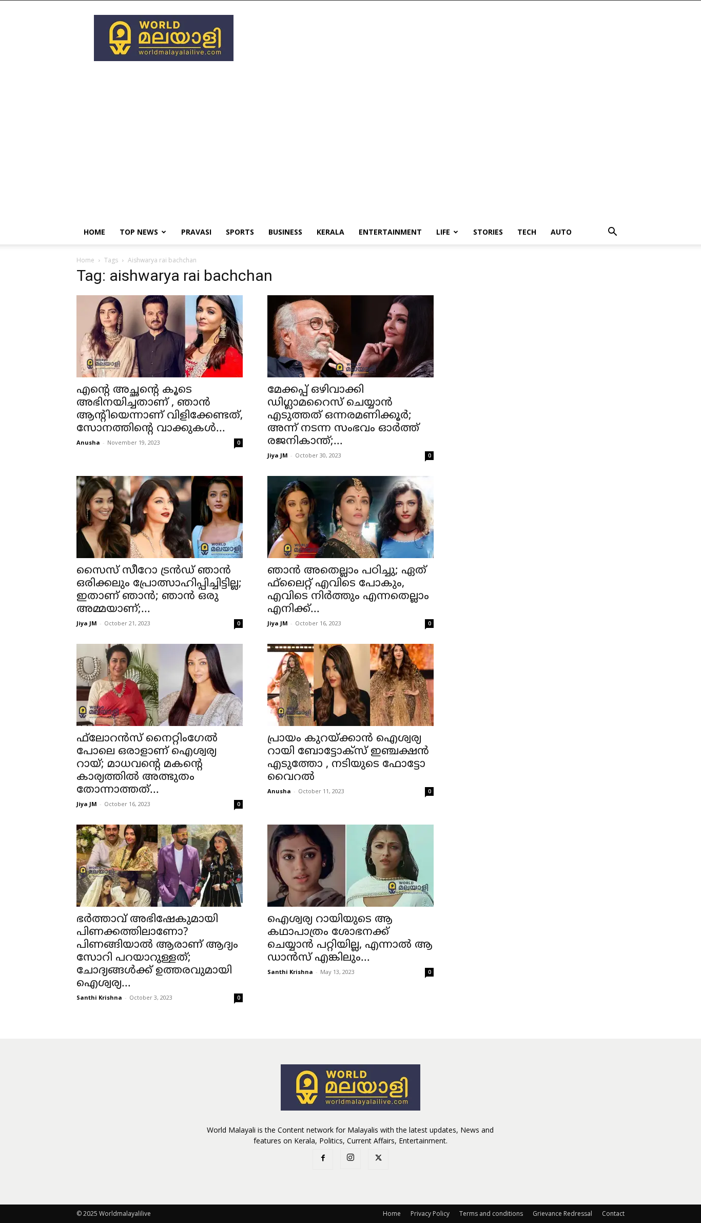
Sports (240, 232)
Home (94, 232)
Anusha (88, 442)
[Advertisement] (438, 38)
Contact (613, 1213)
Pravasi (196, 232)
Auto (561, 232)
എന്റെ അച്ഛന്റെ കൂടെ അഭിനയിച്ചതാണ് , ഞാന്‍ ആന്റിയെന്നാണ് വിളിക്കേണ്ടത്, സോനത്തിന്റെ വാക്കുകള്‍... (159, 409)
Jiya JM (277, 455)
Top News (139, 232)
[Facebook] (323, 1159)
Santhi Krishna (99, 997)
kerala (330, 232)
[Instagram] (350, 1159)
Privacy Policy (430, 1213)
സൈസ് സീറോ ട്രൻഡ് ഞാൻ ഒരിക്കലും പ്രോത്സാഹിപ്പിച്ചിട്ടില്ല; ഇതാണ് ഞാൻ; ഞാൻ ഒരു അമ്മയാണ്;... (159, 590)
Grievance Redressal (562, 1213)
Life (443, 232)
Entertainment (390, 232)
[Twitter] (378, 1159)
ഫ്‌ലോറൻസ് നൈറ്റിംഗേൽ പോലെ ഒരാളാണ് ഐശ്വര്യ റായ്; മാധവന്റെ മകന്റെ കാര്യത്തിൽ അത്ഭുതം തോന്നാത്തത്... (147, 764)
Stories (488, 232)
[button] (612, 233)
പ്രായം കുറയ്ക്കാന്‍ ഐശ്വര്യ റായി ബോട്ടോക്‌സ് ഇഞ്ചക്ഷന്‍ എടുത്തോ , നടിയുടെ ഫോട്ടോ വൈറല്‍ (348, 758)
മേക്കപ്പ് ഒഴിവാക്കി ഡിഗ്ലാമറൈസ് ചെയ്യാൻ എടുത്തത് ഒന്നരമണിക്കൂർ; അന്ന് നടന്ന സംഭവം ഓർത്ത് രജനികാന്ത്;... (343, 416)
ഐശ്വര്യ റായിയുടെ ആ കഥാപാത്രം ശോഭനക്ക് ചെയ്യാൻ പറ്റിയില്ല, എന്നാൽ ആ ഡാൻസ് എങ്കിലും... (350, 939)
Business (285, 232)
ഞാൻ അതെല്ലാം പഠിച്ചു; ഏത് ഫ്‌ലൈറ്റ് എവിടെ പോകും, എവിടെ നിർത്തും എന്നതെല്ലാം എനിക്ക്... (348, 590)
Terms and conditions (491, 1213)
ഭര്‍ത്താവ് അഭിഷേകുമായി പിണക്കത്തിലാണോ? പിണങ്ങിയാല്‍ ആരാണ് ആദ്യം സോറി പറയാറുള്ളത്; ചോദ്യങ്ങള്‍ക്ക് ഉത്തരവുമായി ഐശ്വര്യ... (157, 951)
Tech (526, 232)
